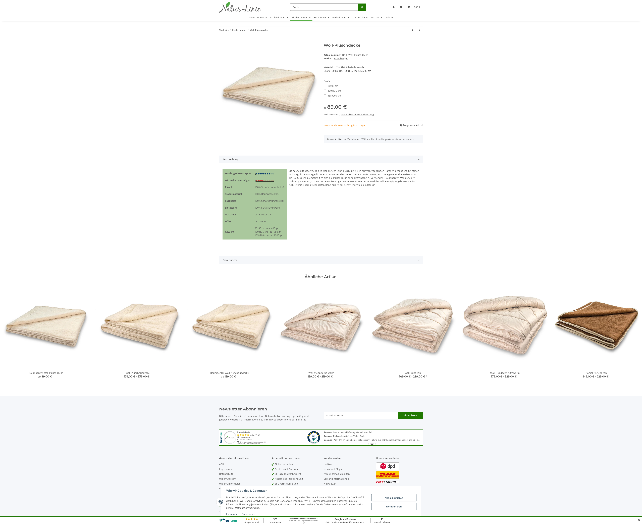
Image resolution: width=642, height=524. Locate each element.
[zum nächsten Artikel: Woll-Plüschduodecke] (419, 30)
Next (634, 334)
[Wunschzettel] (401, 7)
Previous (8, 334)
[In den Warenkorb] (222, 41)
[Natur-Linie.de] (240, 7)
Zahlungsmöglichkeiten (337, 473)
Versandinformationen (336, 478)
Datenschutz (226, 473)
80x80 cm (333, 85)
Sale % (389, 17)
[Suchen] (362, 7)
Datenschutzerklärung (277, 416)
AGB (221, 464)
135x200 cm (334, 95)
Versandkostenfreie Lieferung (357, 114)
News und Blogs (333, 469)
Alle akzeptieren (394, 497)
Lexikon (328, 464)
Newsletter (330, 483)
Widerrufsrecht (227, 478)
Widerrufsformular (229, 483)
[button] (393, 7)
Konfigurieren (394, 506)
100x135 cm (334, 90)
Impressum (225, 469)
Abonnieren (410, 415)
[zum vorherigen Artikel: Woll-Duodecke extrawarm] (412, 30)
